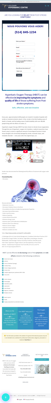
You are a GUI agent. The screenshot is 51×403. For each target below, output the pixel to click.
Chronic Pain (7, 270)
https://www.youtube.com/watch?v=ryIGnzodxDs (18, 233)
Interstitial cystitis (8, 283)
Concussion (6, 274)
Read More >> (28, 340)
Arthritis (6, 261)
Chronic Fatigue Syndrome (10, 268)
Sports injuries (7, 297)
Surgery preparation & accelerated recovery (14, 302)
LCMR (33, 395)
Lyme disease (7, 288)
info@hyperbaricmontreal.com (32, 1)
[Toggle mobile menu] (48, 5)
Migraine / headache (8, 290)
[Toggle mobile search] (45, 5)
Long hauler (7, 286)
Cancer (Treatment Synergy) (10, 263)
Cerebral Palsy (7, 265)
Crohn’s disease (7, 279)
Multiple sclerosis (8, 292)
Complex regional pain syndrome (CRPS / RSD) (14, 272)
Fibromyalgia (7, 281)
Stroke (5, 299)
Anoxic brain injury (8, 259)
